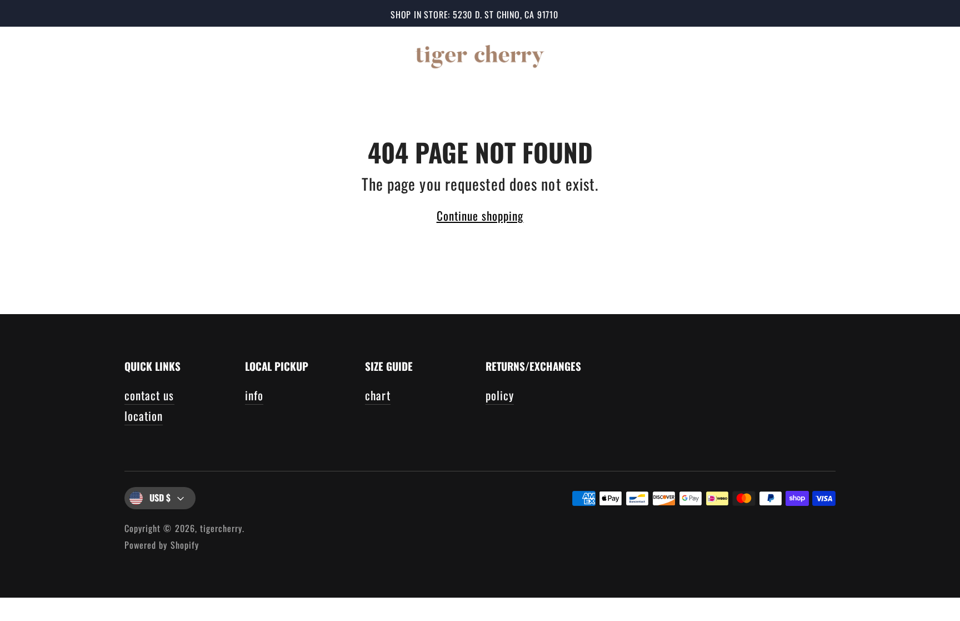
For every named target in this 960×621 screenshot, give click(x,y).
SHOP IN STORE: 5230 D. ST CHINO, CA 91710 (474, 14)
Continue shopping (480, 215)
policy (500, 395)
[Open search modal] (861, 54)
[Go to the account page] (894, 54)
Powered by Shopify (161, 545)
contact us (149, 395)
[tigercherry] (480, 55)
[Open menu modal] (32, 54)
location (143, 415)
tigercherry (221, 528)
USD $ (160, 497)
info (254, 395)
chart (377, 395)
